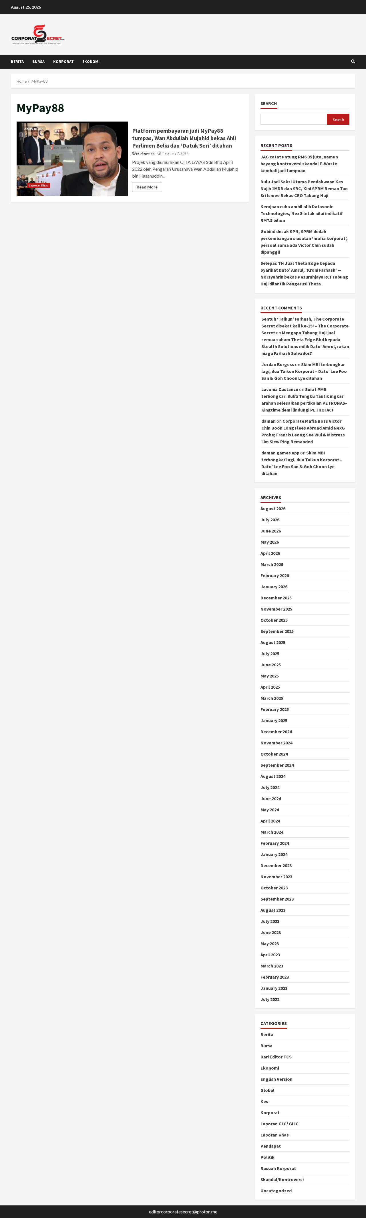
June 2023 (270, 932)
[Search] (353, 61)
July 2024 (269, 787)
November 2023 (276, 876)
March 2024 (271, 832)
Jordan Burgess (277, 364)
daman (268, 421)
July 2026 (269, 519)
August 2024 (272, 776)
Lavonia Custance (279, 389)
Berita (17, 61)
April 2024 (270, 821)
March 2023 (271, 966)
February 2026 (274, 575)
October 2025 (274, 620)
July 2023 (269, 921)
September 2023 (277, 899)
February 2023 (274, 977)
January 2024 (273, 854)
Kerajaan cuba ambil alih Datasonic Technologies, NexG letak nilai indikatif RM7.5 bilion (301, 213)
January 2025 (273, 720)
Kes (264, 1101)
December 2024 (276, 731)
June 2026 (270, 531)
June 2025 (270, 664)
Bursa (38, 61)
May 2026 (269, 542)
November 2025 (276, 609)
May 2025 (269, 676)
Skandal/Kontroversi (282, 1179)
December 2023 (276, 865)
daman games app (280, 453)
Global (267, 1090)
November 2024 (276, 743)
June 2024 (270, 798)
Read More (147, 186)
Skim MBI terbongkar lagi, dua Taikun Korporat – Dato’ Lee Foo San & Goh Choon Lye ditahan (304, 371)
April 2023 (270, 954)
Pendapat (270, 1146)
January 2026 (273, 586)
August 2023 (272, 910)
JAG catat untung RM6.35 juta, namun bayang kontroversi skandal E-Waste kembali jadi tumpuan (299, 163)
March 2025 (271, 698)
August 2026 (272, 508)
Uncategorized (276, 1190)
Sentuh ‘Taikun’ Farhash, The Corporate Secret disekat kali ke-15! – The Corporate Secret (305, 325)
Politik (267, 1157)
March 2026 (271, 564)
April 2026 (270, 553)
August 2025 (272, 642)
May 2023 (269, 943)
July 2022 (269, 999)
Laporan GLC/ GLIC (279, 1123)
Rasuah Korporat (278, 1168)
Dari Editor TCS (276, 1057)
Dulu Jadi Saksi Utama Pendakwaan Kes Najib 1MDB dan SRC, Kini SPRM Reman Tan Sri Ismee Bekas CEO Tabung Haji (304, 188)
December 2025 (276, 598)
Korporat (63, 61)
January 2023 (273, 988)
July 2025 (269, 653)
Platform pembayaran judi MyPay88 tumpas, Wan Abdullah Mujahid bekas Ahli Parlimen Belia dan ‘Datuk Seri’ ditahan (72, 159)
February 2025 (274, 709)
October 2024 (274, 754)
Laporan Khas (38, 185)
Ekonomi (91, 61)
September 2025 (277, 631)
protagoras (145, 153)
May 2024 (269, 809)
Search (268, 103)
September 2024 (277, 765)
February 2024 (274, 843)
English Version (276, 1079)
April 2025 (270, 687)
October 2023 (274, 888)
